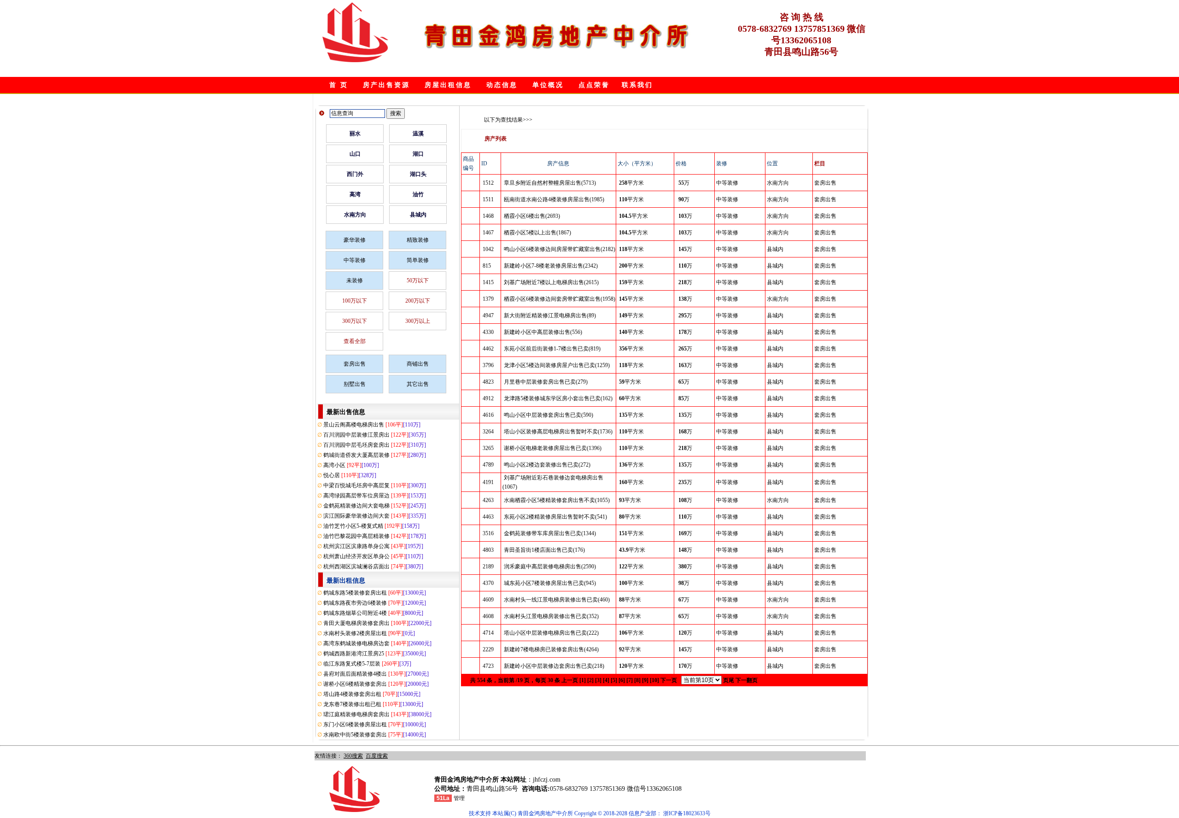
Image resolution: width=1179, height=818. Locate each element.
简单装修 (418, 260)
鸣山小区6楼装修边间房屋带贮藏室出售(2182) (559, 249)
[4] (606, 680)
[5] (614, 680)
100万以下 (354, 301)
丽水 (355, 133)
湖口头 (418, 174)
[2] (590, 680)
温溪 (418, 133)
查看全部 (355, 341)
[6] (622, 680)
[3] (598, 680)
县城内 (418, 214)
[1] (582, 680)
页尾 (728, 680)
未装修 (354, 280)
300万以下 (354, 321)
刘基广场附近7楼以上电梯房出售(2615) (551, 282)
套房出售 (355, 364)
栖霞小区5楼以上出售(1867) (537, 232)
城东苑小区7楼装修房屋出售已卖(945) (550, 583)
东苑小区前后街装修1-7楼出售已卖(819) (552, 348)
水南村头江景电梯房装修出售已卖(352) (551, 616)
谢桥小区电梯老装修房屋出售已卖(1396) (552, 448)
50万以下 (418, 280)
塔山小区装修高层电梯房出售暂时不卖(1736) (558, 431)
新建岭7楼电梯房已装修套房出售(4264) (551, 649)
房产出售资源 (386, 85)
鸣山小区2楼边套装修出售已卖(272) (547, 465)
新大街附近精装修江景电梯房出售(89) (550, 315)
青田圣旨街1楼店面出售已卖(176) (544, 550)
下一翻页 (746, 680)
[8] (637, 680)
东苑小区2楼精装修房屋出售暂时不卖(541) (555, 517)
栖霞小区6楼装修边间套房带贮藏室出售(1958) (559, 299)
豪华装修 (355, 240)
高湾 (355, 194)
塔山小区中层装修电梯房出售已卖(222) (551, 633)
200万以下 (417, 301)
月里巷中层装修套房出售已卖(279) (546, 382)
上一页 (569, 680)
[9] (645, 680)
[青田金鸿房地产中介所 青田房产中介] (355, 60)
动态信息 (502, 85)
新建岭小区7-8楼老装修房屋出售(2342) (551, 266)
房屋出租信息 (448, 85)
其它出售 (418, 384)
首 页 (338, 85)
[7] (629, 680)
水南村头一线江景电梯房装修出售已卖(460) (557, 599)
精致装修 (418, 240)
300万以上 (417, 321)
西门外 (355, 174)
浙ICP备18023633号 (687, 813)
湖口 (418, 154)
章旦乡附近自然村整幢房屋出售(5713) (550, 183)
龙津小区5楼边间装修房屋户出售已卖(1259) (557, 365)
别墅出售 (355, 384)
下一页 (668, 680)
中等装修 (355, 260)
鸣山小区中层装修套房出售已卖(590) (548, 415)
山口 (355, 154)
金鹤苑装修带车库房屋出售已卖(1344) (550, 533)
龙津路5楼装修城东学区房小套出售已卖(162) (558, 398)
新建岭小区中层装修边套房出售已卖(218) (554, 666)
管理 (459, 798)
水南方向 (355, 214)
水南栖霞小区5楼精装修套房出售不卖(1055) (557, 500)
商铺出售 (418, 364)
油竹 (418, 194)
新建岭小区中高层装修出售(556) (543, 332)
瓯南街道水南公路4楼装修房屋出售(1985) (554, 199)
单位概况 (548, 85)
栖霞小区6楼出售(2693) (532, 216)
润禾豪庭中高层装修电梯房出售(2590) (550, 566)
